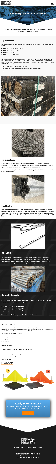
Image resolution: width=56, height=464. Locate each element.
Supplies (16, 447)
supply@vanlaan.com (23, 455)
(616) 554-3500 (36, 455)
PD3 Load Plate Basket (7, 362)
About (34, 447)
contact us (28, 413)
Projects (29, 447)
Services (22, 447)
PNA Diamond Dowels (7, 364)
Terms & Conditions (33, 457)
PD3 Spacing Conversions (8, 361)
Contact (40, 447)
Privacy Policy (21, 457)
